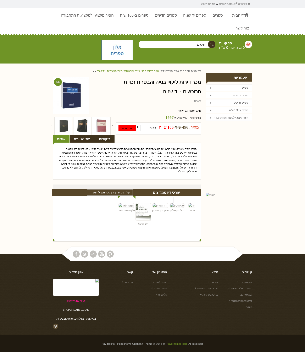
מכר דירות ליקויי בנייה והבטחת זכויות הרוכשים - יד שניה (127, 71)
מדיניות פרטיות (210, 294)
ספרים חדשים (241, 102)
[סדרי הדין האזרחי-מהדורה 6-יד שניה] (63, 126)
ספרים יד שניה (182, 71)
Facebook (76, 254)
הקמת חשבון (160, 288)
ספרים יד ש (166, 71)
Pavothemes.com (177, 344)
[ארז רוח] (191, 205)
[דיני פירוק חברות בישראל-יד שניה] (101, 126)
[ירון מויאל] (140, 212)
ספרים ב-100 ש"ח (238, 110)
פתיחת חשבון (208, 3)
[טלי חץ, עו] (174, 205)
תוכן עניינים (82, 139)
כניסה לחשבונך (227, 3)
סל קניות (243, 3)
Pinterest (110, 254)
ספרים (245, 87)
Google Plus (93, 254)
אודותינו (214, 282)
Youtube (101, 254)
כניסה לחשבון (160, 282)
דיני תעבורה (246, 282)
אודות (61, 139)
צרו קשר (128, 282)
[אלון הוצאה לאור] (117, 50)
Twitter (84, 254)
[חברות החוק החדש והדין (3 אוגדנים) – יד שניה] (82, 126)
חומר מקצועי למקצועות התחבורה (231, 117)
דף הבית (196, 71)
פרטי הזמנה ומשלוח (207, 288)
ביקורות (104, 139)
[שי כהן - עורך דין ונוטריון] (157, 205)
